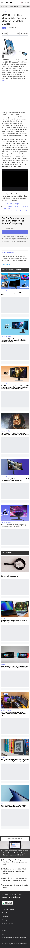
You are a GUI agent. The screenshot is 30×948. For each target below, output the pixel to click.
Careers (4, 934)
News (3, 28)
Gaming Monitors (12, 11)
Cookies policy (5, 920)
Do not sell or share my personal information (14, 937)
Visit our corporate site (14, 897)
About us (4, 927)
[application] (15, 178)
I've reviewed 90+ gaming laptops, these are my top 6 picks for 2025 (15, 879)
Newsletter (25, 33)
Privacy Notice (22, 238)
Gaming (4, 11)
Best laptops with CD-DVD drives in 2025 (15, 886)
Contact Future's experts (8, 913)
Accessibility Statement (8, 923)
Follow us (17, 33)
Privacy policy (5, 916)
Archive (4, 930)
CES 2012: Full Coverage (11, 204)
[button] (2, 2)
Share (5, 33)
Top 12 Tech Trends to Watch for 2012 (15, 211)
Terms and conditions (8, 909)
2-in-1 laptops (14, 6)
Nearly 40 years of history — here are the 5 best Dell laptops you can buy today (16, 862)
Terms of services (21, 236)
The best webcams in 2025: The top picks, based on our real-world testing (15, 871)
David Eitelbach (12, 27)
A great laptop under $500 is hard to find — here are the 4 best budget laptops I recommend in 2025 (15, 853)
